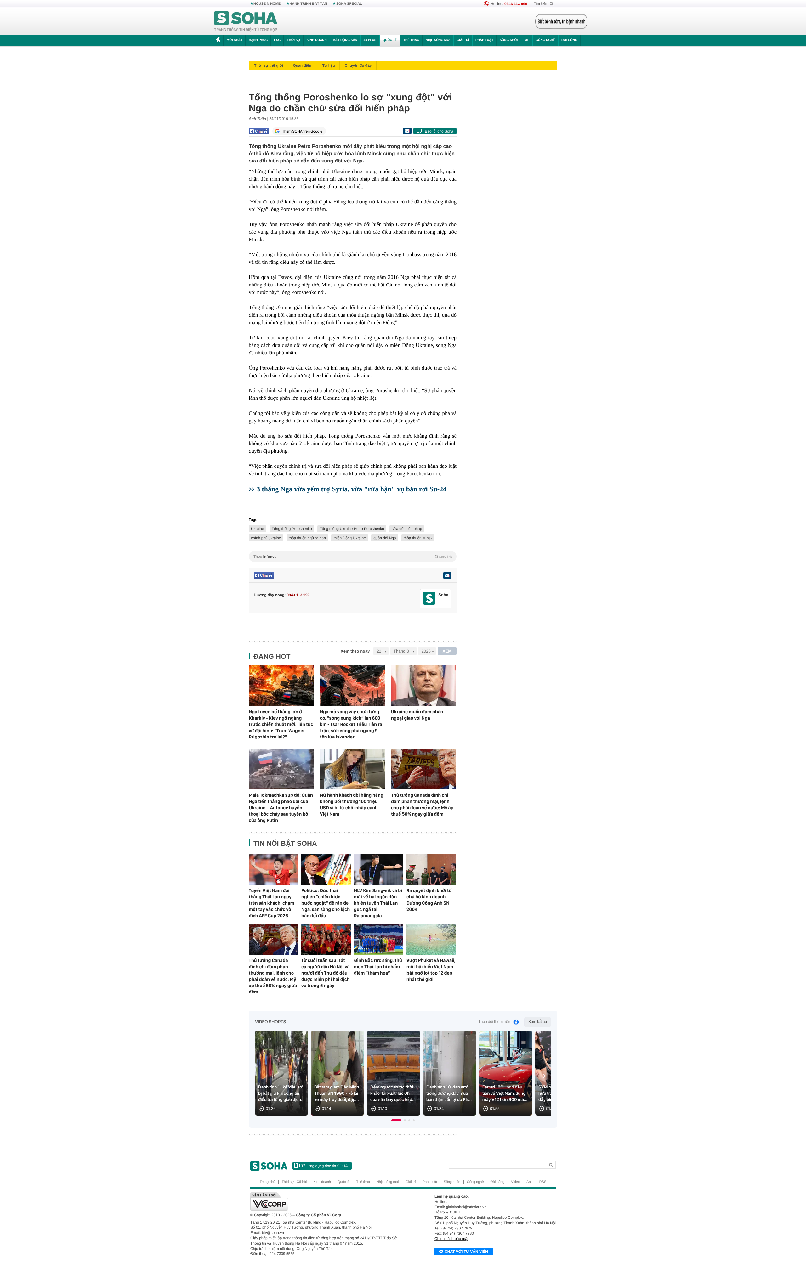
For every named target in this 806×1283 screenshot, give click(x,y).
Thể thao (411, 40)
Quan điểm (302, 65)
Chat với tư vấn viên (466, 1251)
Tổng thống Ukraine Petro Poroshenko (352, 529)
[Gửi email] (407, 131)
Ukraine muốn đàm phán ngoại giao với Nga (417, 715)
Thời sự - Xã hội (294, 1182)
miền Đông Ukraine (349, 538)
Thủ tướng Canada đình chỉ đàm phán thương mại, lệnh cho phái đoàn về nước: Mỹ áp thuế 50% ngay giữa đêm (422, 804)
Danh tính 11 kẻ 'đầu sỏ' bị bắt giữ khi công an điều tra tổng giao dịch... (281, 1093)
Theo (352, 556)
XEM (447, 651)
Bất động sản (345, 40)
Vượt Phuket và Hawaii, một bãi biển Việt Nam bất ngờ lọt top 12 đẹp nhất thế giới (430, 970)
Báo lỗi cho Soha (439, 131)
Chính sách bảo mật (451, 1238)
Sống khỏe (509, 40)
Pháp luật (484, 40)
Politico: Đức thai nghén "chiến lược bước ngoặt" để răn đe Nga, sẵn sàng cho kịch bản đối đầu (325, 903)
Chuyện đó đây (358, 65)
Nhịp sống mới (438, 40)
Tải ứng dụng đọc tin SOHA (324, 1166)
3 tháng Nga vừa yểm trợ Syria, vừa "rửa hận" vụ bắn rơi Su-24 (351, 489)
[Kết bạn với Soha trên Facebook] (429, 598)
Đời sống (569, 40)
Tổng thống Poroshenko (292, 529)
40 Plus (370, 40)
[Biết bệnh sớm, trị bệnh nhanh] (561, 21)
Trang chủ (267, 1182)
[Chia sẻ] (259, 131)
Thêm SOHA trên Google (302, 131)
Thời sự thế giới (268, 65)
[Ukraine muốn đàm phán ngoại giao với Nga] (423, 685)
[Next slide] (543, 1076)
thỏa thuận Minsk (418, 538)
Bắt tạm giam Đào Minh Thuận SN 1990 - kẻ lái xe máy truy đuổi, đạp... (336, 1093)
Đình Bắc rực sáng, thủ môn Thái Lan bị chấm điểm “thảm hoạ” (378, 967)
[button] (396, 1120)
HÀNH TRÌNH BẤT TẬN (308, 4)
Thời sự (293, 40)
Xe (527, 40)
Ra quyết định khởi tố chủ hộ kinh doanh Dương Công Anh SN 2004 (428, 900)
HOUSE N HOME (267, 4)
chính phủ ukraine (266, 538)
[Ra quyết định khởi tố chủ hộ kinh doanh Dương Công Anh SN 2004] (431, 869)
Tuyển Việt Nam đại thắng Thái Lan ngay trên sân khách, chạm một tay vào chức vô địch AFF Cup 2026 (271, 903)
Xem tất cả (537, 1022)
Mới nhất (234, 40)
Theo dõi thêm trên (494, 1022)
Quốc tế (390, 40)
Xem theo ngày (355, 651)
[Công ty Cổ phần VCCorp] (326, 1201)
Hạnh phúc (258, 40)
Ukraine (340, 171)
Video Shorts (270, 1022)
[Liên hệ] (447, 575)
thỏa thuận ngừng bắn (307, 538)
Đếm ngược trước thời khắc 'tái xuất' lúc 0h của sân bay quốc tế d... (393, 1093)
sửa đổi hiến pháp (407, 529)
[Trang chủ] (246, 21)
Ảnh (529, 1182)
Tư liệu (328, 65)
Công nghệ (545, 40)
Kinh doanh (317, 40)
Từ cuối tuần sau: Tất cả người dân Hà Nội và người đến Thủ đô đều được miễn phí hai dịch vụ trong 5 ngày (325, 973)
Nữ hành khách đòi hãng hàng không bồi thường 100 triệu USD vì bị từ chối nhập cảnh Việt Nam (351, 804)
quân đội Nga (384, 538)
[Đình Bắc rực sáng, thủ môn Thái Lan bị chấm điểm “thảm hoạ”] (378, 939)
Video (515, 1182)
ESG (277, 40)
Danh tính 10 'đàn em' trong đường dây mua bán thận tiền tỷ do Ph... (449, 1093)
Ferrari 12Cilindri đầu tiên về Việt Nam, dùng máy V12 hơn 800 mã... (504, 1093)
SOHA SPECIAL (349, 4)
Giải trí (463, 40)
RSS (543, 1182)
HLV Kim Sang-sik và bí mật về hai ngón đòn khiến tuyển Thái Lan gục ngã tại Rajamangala (378, 903)
